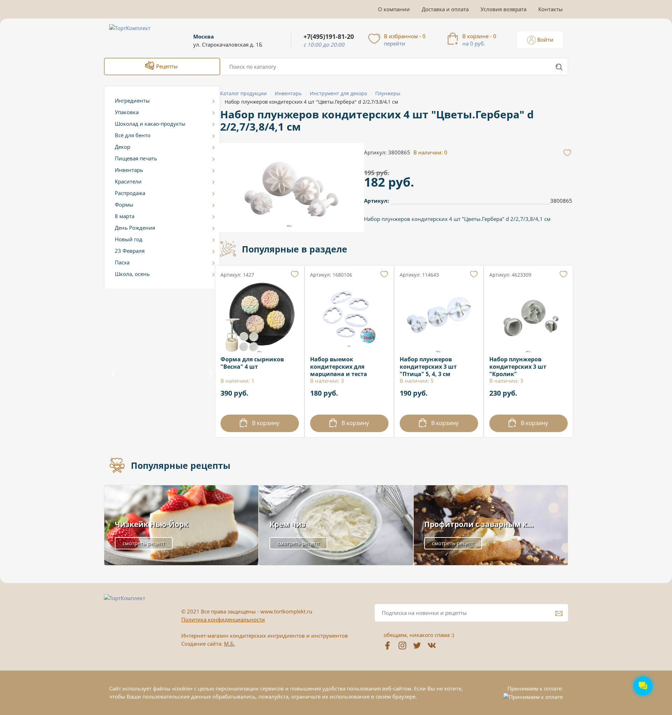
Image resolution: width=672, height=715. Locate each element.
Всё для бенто (132, 135)
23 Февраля (130, 250)
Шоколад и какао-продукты (150, 123)
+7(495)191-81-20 (328, 37)
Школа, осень (132, 273)
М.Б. (229, 643)
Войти (544, 39)
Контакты (550, 9)
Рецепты (166, 66)
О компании (394, 9)
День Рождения (135, 227)
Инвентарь (129, 169)
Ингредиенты (132, 100)
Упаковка (127, 112)
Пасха (122, 262)
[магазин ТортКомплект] (137, 36)
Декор (122, 146)
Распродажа (130, 192)
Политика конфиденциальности (223, 619)
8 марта (124, 216)
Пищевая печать (136, 158)
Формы (124, 204)
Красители (128, 181)
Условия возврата (503, 9)
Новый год (128, 239)
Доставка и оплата (445, 9)
